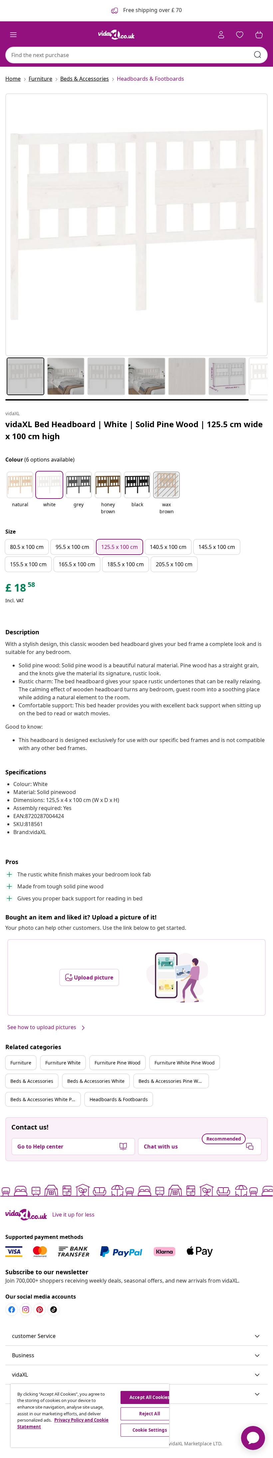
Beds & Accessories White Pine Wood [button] (45, 1099)
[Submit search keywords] (257, 54)
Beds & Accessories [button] (31, 1081)
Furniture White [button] (63, 1062)
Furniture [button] (20, 1062)
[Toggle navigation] (13, 35)
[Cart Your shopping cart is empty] (259, 34)
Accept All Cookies (149, 1397)
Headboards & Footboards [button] (119, 1099)
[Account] (221, 34)
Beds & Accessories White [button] (96, 1081)
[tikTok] (53, 1309)
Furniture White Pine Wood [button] (184, 1062)
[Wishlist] (239, 34)
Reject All (149, 1414)
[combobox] (136, 55)
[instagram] (25, 1309)
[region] (90, 1415)
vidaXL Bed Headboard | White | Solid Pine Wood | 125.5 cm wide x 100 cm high (134, 430)
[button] (20, 494)
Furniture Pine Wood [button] (117, 1062)
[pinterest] (39, 1309)
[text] (20, 589)
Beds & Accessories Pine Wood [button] (172, 1081)
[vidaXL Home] (116, 35)
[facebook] (11, 1309)
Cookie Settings (150, 1430)
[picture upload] (177, 977)
